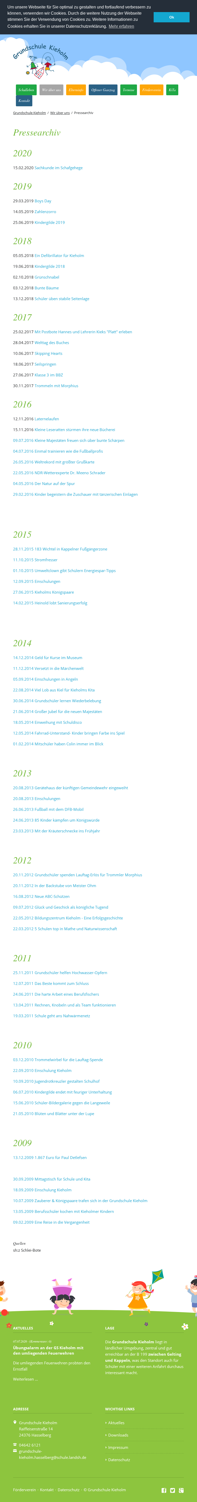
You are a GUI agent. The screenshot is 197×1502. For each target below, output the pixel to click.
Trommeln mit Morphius (56, 385)
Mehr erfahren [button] (121, 26)
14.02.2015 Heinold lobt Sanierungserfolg (50, 602)
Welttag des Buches (52, 342)
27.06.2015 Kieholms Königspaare (43, 592)
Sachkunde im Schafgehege (59, 167)
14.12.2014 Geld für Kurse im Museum (47, 657)
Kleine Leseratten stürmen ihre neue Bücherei (75, 429)
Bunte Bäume (47, 287)
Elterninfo (76, 89)
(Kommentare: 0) (40, 1341)
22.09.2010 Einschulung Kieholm (42, 1070)
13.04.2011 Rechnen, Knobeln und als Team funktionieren (64, 1004)
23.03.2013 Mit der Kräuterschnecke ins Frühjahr (56, 830)
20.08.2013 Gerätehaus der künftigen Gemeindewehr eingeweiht (70, 787)
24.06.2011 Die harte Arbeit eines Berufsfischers (56, 994)
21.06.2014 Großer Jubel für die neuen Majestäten (57, 711)
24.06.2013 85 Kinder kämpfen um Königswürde (56, 820)
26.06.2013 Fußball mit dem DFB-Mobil (48, 809)
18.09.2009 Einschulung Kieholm (42, 1189)
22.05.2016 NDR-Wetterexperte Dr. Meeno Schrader (59, 472)
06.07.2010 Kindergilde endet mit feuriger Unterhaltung (62, 1092)
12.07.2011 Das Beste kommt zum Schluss (51, 983)
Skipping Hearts (48, 353)
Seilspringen (45, 364)
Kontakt (24, 100)
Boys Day (43, 200)
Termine (128, 89)
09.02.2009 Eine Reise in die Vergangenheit (51, 1222)
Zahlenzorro (45, 211)
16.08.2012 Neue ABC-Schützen (41, 896)
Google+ (181, 1490)
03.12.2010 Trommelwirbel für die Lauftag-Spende (58, 1059)
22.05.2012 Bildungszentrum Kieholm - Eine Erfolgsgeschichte (68, 917)
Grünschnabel (47, 277)
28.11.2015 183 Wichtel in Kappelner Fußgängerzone (60, 549)
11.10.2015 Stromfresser (35, 559)
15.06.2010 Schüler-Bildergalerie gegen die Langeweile (61, 1102)
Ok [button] (171, 17)
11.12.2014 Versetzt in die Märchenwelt (48, 668)
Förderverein (151, 89)
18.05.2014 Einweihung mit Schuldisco (47, 722)
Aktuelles (116, 1422)
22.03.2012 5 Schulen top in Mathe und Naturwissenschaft (65, 928)
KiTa (172, 89)
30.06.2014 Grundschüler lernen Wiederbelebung (57, 700)
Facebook (164, 1490)
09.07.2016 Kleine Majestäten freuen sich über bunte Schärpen (68, 440)
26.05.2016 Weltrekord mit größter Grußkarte (53, 461)
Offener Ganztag (103, 89)
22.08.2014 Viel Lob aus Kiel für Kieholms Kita (54, 689)
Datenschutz (119, 1459)
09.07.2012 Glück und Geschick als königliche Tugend (60, 907)
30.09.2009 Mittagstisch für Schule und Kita (51, 1179)
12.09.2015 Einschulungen (36, 581)
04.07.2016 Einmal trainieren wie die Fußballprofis (58, 451)
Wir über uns (51, 89)
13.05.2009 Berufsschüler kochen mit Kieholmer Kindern (63, 1211)
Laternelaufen (47, 418)
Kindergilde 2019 (50, 222)
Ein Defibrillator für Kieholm (59, 255)
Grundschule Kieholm (29, 112)
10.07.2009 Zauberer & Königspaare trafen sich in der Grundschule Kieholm (80, 1200)
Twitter (172, 1490)
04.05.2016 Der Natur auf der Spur (44, 483)
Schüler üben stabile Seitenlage (62, 298)
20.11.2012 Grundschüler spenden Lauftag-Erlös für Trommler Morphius (77, 874)
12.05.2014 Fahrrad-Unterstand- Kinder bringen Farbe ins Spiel (69, 733)
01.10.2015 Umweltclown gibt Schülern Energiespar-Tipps (64, 570)
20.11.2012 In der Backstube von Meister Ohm (54, 885)
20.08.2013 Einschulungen (36, 798)
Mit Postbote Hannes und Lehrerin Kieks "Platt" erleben (83, 331)
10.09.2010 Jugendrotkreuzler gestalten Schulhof (56, 1081)
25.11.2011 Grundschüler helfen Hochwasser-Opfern (60, 972)
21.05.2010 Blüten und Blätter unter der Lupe (53, 1113)
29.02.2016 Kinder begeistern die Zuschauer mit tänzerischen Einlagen (75, 494)
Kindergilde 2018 (50, 266)
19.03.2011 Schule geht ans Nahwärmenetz (51, 1015)
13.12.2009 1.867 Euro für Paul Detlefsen (50, 1157)
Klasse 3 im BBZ (49, 374)
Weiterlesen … (25, 1379)
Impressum (118, 1447)
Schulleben (26, 89)
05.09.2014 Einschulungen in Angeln (45, 679)
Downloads (118, 1435)
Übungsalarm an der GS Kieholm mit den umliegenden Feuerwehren (48, 1350)
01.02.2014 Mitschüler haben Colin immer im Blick (58, 743)
